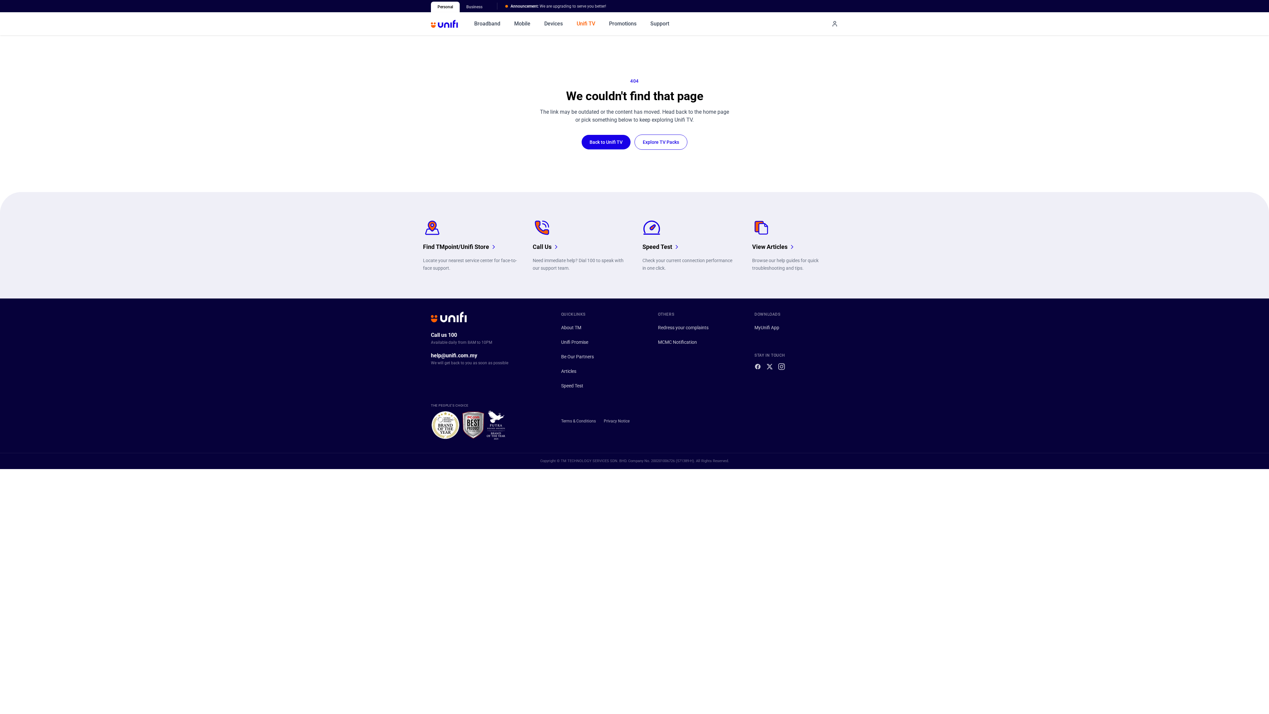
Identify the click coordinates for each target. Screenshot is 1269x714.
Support (659, 23)
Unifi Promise (574, 342)
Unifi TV (586, 23)
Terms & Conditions (578, 421)
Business (474, 7)
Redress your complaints (683, 327)
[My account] (834, 23)
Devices (553, 23)
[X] (769, 366)
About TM (571, 327)
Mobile (522, 23)
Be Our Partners (577, 356)
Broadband (487, 23)
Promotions (622, 23)
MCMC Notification (677, 342)
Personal (445, 7)
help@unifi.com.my (454, 355)
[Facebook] (757, 366)
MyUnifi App (766, 327)
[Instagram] (781, 366)
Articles (568, 371)
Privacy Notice (617, 421)
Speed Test (572, 385)
